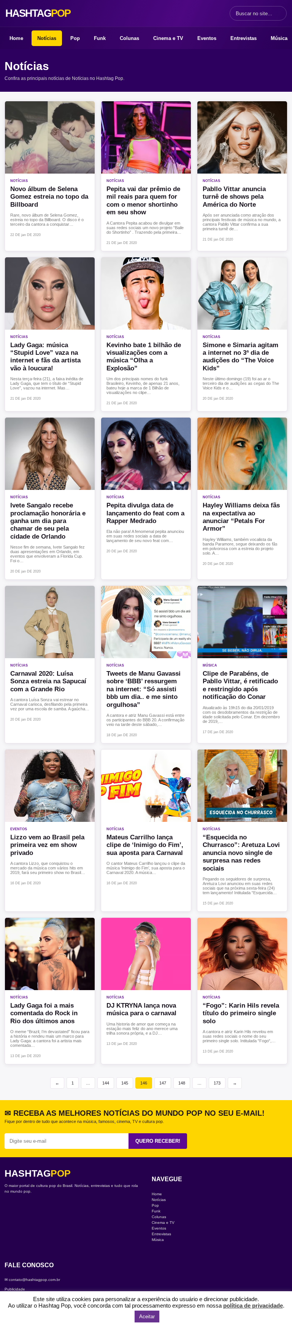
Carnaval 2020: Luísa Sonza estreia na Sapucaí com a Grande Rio (48, 681)
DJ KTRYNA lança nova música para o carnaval (141, 1009)
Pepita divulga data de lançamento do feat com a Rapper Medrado (145, 513)
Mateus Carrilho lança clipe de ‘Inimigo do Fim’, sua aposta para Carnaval (144, 845)
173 (217, 1083)
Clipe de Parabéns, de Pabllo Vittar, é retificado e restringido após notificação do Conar (240, 685)
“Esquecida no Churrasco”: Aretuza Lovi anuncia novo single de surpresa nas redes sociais (241, 853)
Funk (100, 38)
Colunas (129, 38)
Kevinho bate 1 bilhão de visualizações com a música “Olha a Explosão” (143, 356)
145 (124, 1083)
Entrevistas (243, 38)
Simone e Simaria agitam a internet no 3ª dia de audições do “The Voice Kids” (240, 356)
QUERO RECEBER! (157, 1141)
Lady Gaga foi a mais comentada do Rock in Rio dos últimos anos (44, 1013)
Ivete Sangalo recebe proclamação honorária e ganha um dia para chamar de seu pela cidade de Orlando (48, 521)
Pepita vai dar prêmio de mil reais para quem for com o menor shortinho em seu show (143, 200)
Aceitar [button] (147, 1316)
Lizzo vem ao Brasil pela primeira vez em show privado (47, 845)
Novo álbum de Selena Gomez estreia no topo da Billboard (49, 196)
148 (181, 1083)
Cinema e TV (168, 38)
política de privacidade (253, 1305)
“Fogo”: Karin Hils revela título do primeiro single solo (241, 1013)
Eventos (206, 38)
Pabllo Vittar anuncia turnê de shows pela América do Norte (234, 196)
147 (162, 1083)
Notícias (46, 38)
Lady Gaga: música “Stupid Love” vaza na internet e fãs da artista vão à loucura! (45, 356)
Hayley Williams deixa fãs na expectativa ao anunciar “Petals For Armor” (241, 517)
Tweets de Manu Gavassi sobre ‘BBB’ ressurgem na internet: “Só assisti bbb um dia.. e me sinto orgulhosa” (143, 689)
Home (16, 38)
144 (105, 1083)
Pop (75, 38)
